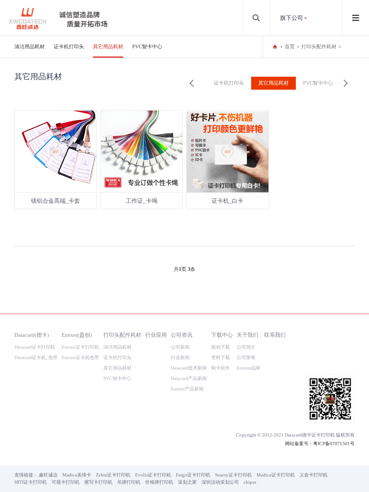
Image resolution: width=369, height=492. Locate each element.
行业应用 (156, 335)
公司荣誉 (246, 357)
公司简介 (246, 347)
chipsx (250, 482)
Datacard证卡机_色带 (36, 357)
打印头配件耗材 (319, 46)
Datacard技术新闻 (189, 368)
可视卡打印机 (66, 482)
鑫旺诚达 (48, 475)
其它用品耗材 (108, 46)
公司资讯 (181, 335)
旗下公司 (291, 18)
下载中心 (222, 335)
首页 (290, 46)
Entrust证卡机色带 (80, 357)
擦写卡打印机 (98, 482)
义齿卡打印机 (313, 475)
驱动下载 (220, 347)
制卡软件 (220, 368)
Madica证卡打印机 (276, 475)
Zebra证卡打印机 (113, 475)
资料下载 (220, 357)
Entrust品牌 (248, 368)
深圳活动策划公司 (220, 482)
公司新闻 (180, 347)
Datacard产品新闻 (189, 378)
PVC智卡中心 (147, 46)
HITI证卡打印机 (30, 482)
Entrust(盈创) (77, 335)
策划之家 (187, 482)
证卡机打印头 (69, 46)
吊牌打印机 (129, 482)
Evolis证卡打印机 (153, 475)
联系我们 (275, 335)
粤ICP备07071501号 (334, 443)
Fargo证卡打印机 (193, 475)
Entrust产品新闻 (187, 389)
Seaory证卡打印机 (233, 475)
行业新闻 (180, 357)
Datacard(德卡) (31, 335)
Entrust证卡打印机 (80, 347)
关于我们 (247, 335)
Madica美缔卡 (76, 475)
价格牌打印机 (159, 482)
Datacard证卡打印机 (34, 347)
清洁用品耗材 (29, 46)
